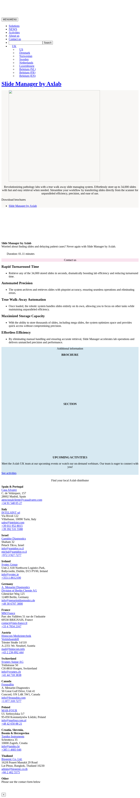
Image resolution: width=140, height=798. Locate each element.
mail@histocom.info (13, 649)
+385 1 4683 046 (11, 749)
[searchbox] (25, 43)
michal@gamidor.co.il (14, 551)
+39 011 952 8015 (12, 525)
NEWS (13, 29)
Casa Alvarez (9, 489)
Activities (14, 32)
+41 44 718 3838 (11, 675)
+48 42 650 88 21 (11, 723)
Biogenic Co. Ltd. (11, 759)
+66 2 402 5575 (10, 772)
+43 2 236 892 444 (12, 652)
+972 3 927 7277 (11, 555)
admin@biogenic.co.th (14, 769)
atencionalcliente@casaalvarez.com (21, 499)
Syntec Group (9, 564)
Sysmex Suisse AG (12, 661)
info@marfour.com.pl (13, 720)
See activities (8, 473)
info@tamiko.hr (10, 746)
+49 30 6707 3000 (12, 603)
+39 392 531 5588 (12, 529)
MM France (8, 613)
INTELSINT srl (10, 512)
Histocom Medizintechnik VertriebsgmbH (16, 637)
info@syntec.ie (10, 574)
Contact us (15, 39)
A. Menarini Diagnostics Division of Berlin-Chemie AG (19, 589)
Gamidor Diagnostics (13, 538)
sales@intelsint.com (12, 522)
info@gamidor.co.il (12, 548)
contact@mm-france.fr (14, 623)
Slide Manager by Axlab (23, 205)
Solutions (14, 25)
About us (14, 35)
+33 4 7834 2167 (11, 626)
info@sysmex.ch (11, 671)
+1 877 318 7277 (11, 701)
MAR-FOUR (9, 710)
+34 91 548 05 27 (11, 503)
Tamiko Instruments (12, 736)
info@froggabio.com (13, 697)
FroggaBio (7, 684)
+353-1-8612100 (11, 577)
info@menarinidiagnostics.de (18, 600)
